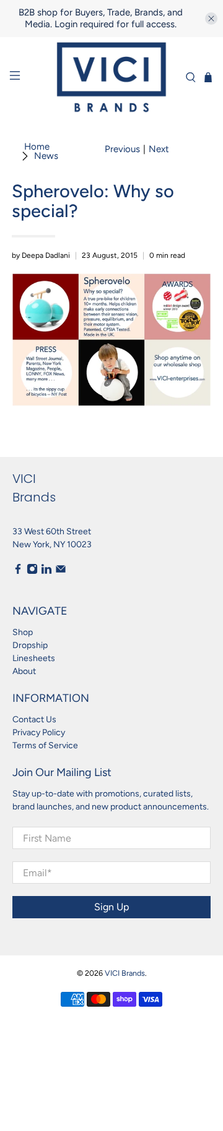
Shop (22, 632)
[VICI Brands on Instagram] (32, 571)
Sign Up (111, 907)
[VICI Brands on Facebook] (18, 571)
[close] (211, 18)
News (46, 156)
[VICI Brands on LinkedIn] (46, 571)
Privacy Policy (38, 732)
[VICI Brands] (111, 77)
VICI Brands (125, 973)
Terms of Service (45, 745)
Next (159, 149)
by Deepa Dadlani (41, 255)
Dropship (30, 645)
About (24, 671)
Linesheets (33, 658)
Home (37, 147)
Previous (122, 149)
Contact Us (34, 719)
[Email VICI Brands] (60, 571)
